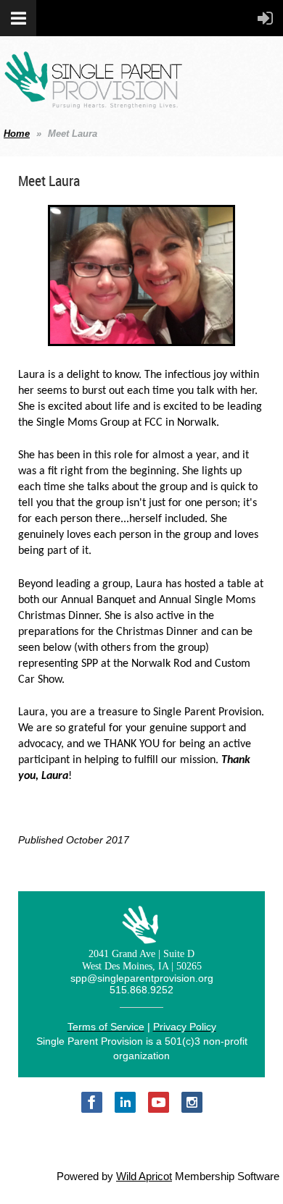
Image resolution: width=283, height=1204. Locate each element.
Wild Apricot (144, 1176)
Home (17, 133)
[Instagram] (191, 1102)
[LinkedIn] (125, 1102)
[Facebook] (91, 1102)
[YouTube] (158, 1102)
